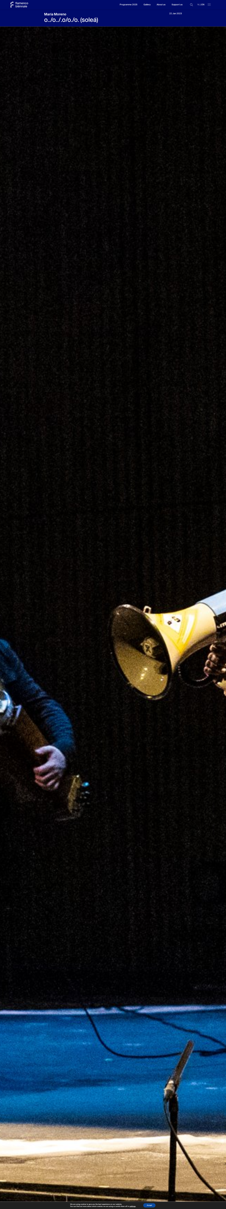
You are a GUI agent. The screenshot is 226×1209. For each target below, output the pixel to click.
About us (161, 4)
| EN (200, 4)
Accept (149, 1205)
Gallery (147, 4)
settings (133, 1206)
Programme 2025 (128, 4)
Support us (177, 4)
